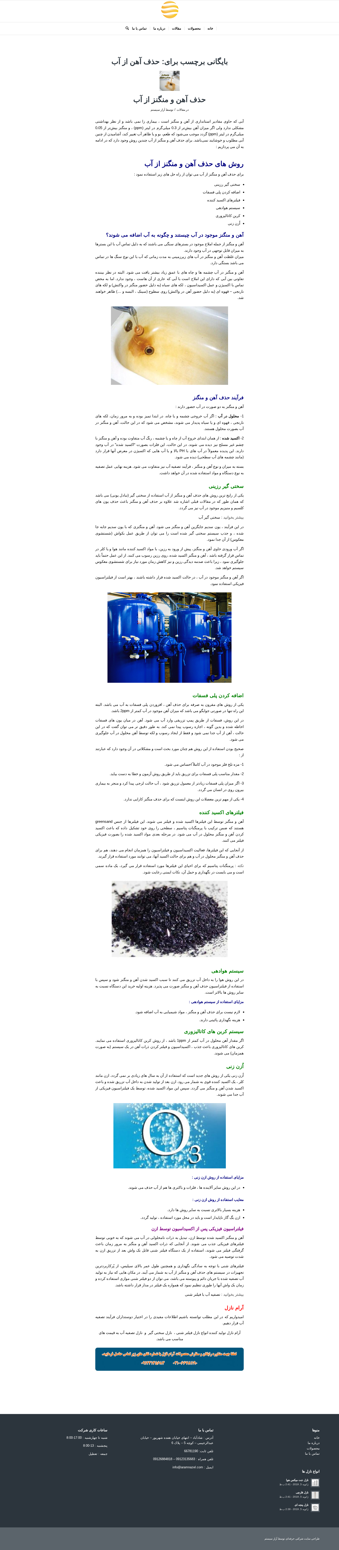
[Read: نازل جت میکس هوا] (315, 1482)
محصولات (313, 1448)
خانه (317, 1438)
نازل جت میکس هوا (297, 1479)
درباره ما (314, 1443)
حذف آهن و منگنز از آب (169, 99)
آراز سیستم (158, 109)
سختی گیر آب (209, 517)
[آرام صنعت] (169, 11)
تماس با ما (312, 1453)
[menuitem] (210, 28)
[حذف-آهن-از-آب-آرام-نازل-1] (170, 81)
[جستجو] (125, 28)
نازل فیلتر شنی (188, 1333)
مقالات (181, 109)
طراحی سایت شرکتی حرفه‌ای (303, 1538)
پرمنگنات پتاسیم (189, 828)
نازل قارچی (302, 1492)
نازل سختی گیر (160, 1333)
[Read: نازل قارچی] (315, 1495)
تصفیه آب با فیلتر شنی (202, 1294)
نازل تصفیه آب (131, 1333)
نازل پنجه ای (301, 1504)
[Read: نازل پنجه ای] (315, 1507)
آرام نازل (233, 1333)
